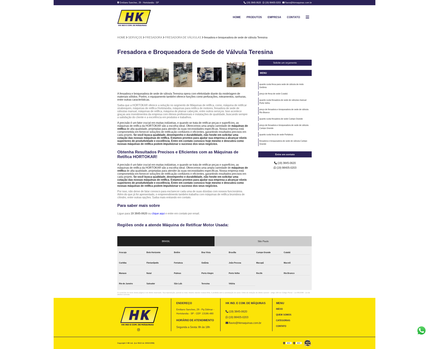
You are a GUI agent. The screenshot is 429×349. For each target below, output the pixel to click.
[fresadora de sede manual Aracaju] (209, 74)
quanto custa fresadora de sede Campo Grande (281, 119)
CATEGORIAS (283, 320)
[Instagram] (138, 329)
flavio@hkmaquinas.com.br (298, 2)
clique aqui (158, 213)
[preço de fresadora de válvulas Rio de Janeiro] (156, 74)
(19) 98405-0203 (272, 2)
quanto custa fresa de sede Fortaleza (276, 134)
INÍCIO (279, 309)
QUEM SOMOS (283, 314)
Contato (293, 17)
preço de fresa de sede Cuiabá (273, 94)
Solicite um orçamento (285, 62)
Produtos (254, 17)
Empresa (274, 17)
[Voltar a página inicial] (134, 18)
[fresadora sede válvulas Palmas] (182, 74)
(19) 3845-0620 (253, 2)
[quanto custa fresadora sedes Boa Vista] (129, 74)
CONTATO (281, 326)
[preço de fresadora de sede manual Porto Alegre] (236, 74)
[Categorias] (307, 17)
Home (237, 17)
